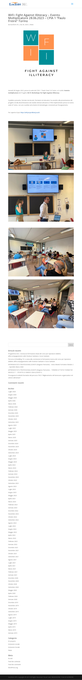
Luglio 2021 (12, 563)
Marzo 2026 (12, 404)
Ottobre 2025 (12, 419)
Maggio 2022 (12, 532)
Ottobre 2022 (12, 517)
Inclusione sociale (14, 644)
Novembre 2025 (13, 416)
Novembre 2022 (13, 514)
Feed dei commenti (14, 664)
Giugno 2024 (12, 459)
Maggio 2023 (12, 495)
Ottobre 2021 (12, 553)
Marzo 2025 (12, 437)
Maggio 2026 (12, 398)
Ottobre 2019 (12, 609)
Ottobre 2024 (12, 450)
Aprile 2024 (11, 465)
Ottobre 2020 (12, 584)
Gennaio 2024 (12, 474)
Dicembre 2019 (13, 602)
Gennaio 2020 (12, 599)
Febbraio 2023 (13, 505)
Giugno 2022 (12, 529)
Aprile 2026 (11, 401)
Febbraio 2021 (13, 572)
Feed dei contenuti (14, 661)
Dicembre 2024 (13, 443)
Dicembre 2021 (13, 547)
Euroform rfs (14, 25)
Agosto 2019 (12, 615)
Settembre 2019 (13, 612)
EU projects (12, 641)
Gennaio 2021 (12, 575)
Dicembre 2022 (13, 511)
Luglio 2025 (12, 428)
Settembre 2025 (13, 422)
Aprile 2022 (11, 535)
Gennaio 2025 (12, 440)
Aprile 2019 (11, 627)
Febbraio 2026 (13, 407)
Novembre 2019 (13, 605)
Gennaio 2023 (12, 508)
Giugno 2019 (12, 621)
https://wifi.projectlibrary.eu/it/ (30, 112)
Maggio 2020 (12, 590)
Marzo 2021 (12, 569)
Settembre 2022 (13, 520)
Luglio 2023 (12, 489)
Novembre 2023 (13, 477)
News (32, 25)
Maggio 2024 (12, 462)
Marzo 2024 (12, 468)
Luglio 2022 (12, 526)
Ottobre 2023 (12, 480)
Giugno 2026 (12, 395)
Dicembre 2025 (13, 413)
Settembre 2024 (13, 453)
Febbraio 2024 (13, 471)
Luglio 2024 (12, 456)
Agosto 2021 (12, 560)
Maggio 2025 (12, 431)
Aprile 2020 (11, 593)
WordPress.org (13, 667)
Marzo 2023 (12, 502)
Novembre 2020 (13, 581)
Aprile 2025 (11, 434)
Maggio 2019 (12, 624)
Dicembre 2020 (13, 578)
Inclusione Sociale (14, 647)
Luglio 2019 (12, 618)
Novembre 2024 (13, 447)
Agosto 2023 (12, 486)
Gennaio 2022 (12, 544)
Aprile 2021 (11, 566)
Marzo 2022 (12, 538)
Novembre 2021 (13, 550)
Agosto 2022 (12, 523)
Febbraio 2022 (13, 541)
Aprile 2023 (11, 499)
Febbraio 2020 (13, 596)
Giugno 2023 (12, 492)
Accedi (10, 658)
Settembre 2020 (13, 587)
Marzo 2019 (12, 630)
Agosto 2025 (12, 425)
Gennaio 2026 (12, 410)
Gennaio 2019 (12, 633)
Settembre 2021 (13, 557)
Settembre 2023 (13, 483)
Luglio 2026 (12, 392)
